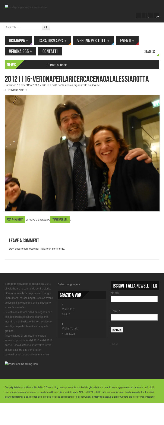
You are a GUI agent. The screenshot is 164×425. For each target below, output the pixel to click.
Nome (115, 293)
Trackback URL (60, 219)
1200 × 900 (39, 85)
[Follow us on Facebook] (138, 15)
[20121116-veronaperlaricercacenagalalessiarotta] (82, 153)
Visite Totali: (70, 328)
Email (115, 311)
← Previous (11, 89)
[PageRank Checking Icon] (21, 363)
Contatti (50, 51)
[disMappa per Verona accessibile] (26, 6)
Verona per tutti (93, 41)
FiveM (114, 344)
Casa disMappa (53, 41)
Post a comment (15, 219)
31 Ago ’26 (149, 52)
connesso (29, 248)
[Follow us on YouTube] (150, 15)
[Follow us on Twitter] (144, 15)
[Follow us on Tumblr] (156, 15)
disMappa (18, 41)
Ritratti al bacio (57, 65)
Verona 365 (20, 51)
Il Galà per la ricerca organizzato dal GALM (75, 85)
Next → (23, 89)
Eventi (127, 41)
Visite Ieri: (68, 309)
